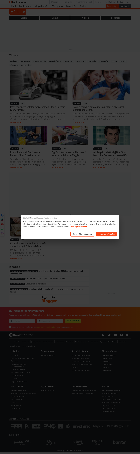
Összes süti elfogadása (106, 234)
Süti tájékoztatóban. (79, 227)
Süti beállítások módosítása (82, 234)
